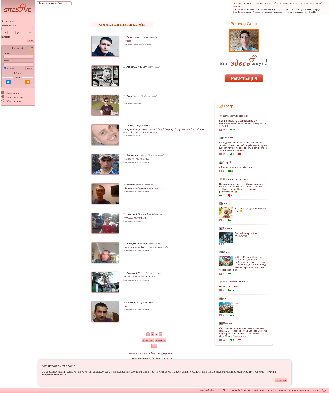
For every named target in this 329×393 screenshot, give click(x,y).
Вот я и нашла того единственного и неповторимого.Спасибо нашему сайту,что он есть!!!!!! (242, 123)
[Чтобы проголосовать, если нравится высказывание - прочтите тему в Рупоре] (230, 129)
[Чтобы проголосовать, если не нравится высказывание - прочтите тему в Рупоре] (239, 153)
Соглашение (280, 390)
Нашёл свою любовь (230, 286)
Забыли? (17, 73)
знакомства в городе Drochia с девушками (151, 353)
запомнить (10, 68)
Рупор (228, 106)
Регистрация (244, 78)
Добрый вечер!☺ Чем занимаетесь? (246, 234)
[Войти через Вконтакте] (8, 82)
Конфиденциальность (299, 390)
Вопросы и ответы (16, 97)
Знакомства (7, 21)
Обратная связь (14, 101)
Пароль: (6, 60)
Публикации (13, 93)
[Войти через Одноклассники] (27, 82)
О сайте (316, 390)
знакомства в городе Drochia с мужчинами (151, 358)
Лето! (238, 303)
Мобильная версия (263, 390)
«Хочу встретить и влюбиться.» (235, 167)
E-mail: (6, 53)
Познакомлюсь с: (8, 26)
